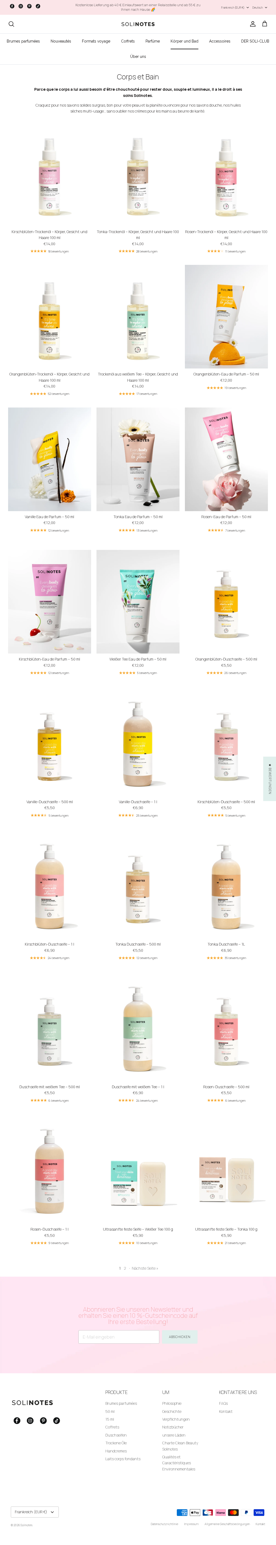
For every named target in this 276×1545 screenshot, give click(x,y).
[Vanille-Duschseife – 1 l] (138, 744)
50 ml (110, 1411)
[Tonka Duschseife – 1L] (226, 887)
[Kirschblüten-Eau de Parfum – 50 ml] (49, 602)
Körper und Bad (184, 41)
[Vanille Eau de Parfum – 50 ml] (49, 459)
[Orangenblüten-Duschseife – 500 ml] (226, 602)
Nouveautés (61, 41)
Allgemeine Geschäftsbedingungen (227, 1524)
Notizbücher (173, 1427)
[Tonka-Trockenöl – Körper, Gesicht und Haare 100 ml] (138, 174)
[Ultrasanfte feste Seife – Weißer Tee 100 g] (138, 1172)
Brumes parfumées (23, 41)
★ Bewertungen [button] (270, 779)
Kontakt (226, 1411)
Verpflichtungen (176, 1419)
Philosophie (171, 1403)
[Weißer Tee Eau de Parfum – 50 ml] (138, 602)
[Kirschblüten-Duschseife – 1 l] (49, 887)
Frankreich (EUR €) (232, 7)
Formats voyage (96, 41)
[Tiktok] (38, 6)
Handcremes (116, 1450)
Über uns (138, 56)
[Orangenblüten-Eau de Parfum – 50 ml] (226, 316)
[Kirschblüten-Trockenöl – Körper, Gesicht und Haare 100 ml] (49, 174)
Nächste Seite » (145, 1268)
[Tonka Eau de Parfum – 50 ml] (138, 459)
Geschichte (171, 1411)
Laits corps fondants (122, 1458)
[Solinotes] (138, 24)
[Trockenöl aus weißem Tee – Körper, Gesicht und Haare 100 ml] (138, 316)
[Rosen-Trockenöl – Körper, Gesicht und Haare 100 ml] (226, 174)
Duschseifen (116, 1435)
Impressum (191, 1524)
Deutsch (257, 7)
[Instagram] (21, 6)
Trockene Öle (116, 1442)
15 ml (109, 1419)
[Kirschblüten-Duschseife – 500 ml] (226, 744)
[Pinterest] (29, 6)
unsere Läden (173, 1435)
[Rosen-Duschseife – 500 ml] (226, 1029)
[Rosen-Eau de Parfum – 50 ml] (226, 459)
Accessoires (219, 41)
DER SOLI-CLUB (255, 41)
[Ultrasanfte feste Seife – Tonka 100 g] (226, 1172)
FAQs (223, 1403)
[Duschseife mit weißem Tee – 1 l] (138, 1029)
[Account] (251, 24)
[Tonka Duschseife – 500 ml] (138, 887)
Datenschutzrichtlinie (164, 1524)
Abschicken (180, 1337)
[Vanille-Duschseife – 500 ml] (49, 744)
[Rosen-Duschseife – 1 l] (49, 1172)
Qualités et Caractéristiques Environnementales (178, 1463)
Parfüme (153, 41)
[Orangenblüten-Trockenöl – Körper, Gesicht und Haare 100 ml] (49, 316)
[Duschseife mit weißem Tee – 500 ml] (49, 1029)
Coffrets (128, 41)
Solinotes (26, 1525)
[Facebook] (12, 6)
